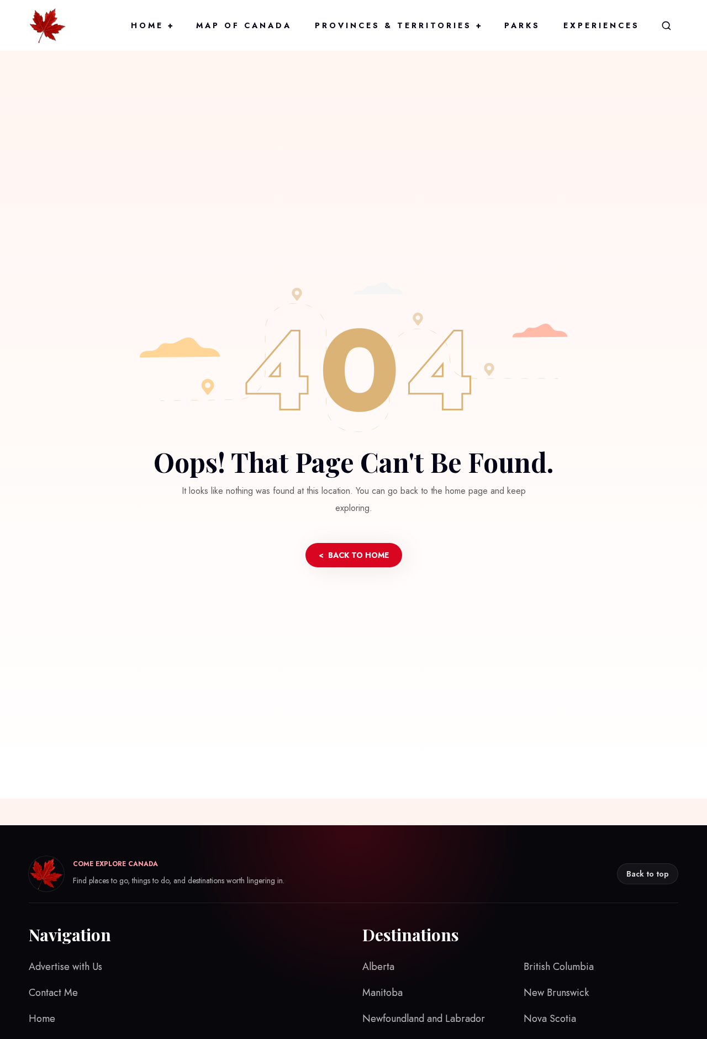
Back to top (647, 873)
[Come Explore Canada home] (47, 25)
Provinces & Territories (398, 25)
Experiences (601, 25)
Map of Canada (244, 25)
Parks (522, 25)
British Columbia (559, 966)
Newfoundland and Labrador (423, 1018)
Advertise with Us (65, 966)
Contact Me (53, 992)
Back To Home (354, 555)
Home (152, 25)
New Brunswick (556, 992)
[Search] (666, 25)
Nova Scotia (550, 1018)
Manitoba (382, 992)
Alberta (378, 966)
